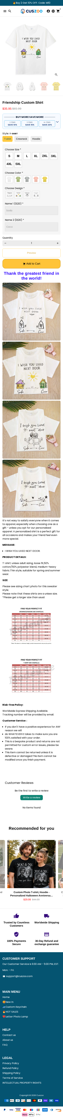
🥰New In (7, 1002)
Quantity (7, 238)
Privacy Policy (10, 1063)
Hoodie (36, 139)
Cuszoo (40, 1095)
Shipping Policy (11, 1073)
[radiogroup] (31, 160)
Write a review (31, 797)
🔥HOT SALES (10, 1011)
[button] (31, 149)
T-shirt (7, 139)
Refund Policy (10, 1068)
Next (58, 50)
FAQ (4, 1045)
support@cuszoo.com (18, 976)
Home (6, 997)
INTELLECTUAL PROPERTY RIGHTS (21, 1083)
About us (7, 1040)
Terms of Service (12, 1078)
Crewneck (21, 139)
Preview (31, 253)
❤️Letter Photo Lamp (15, 1016)
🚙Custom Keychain (14, 1007)
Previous (5, 50)
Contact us (9, 1035)
